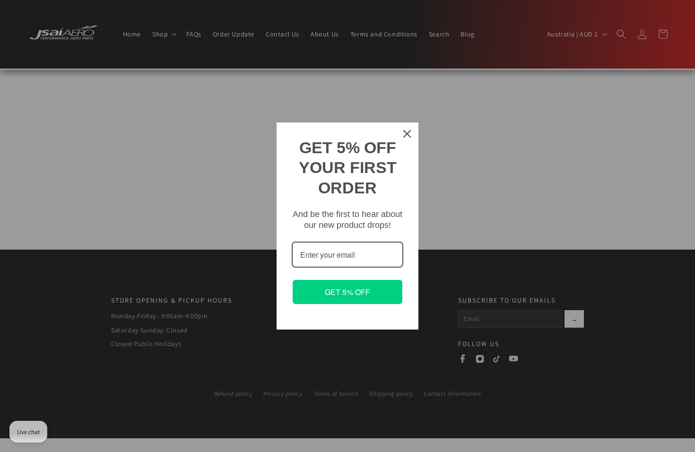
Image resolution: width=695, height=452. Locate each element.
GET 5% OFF (347, 292)
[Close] (407, 133)
